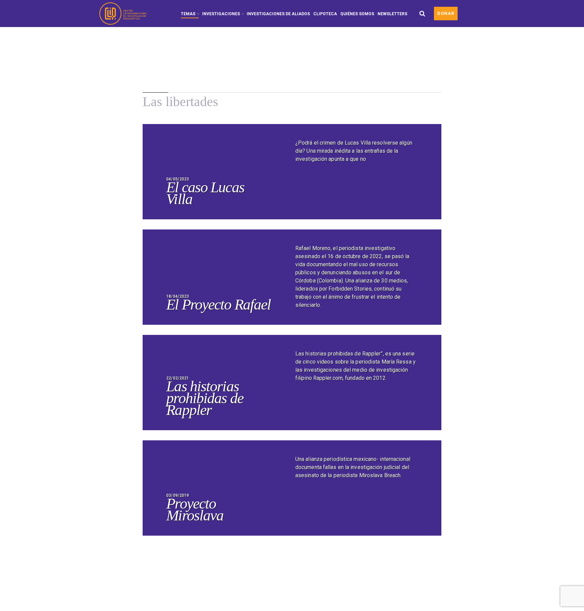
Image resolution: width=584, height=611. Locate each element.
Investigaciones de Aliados (278, 13)
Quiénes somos (357, 13)
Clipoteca (325, 13)
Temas (188, 13)
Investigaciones (221, 13)
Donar (445, 13)
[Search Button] (422, 13)
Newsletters (392, 13)
